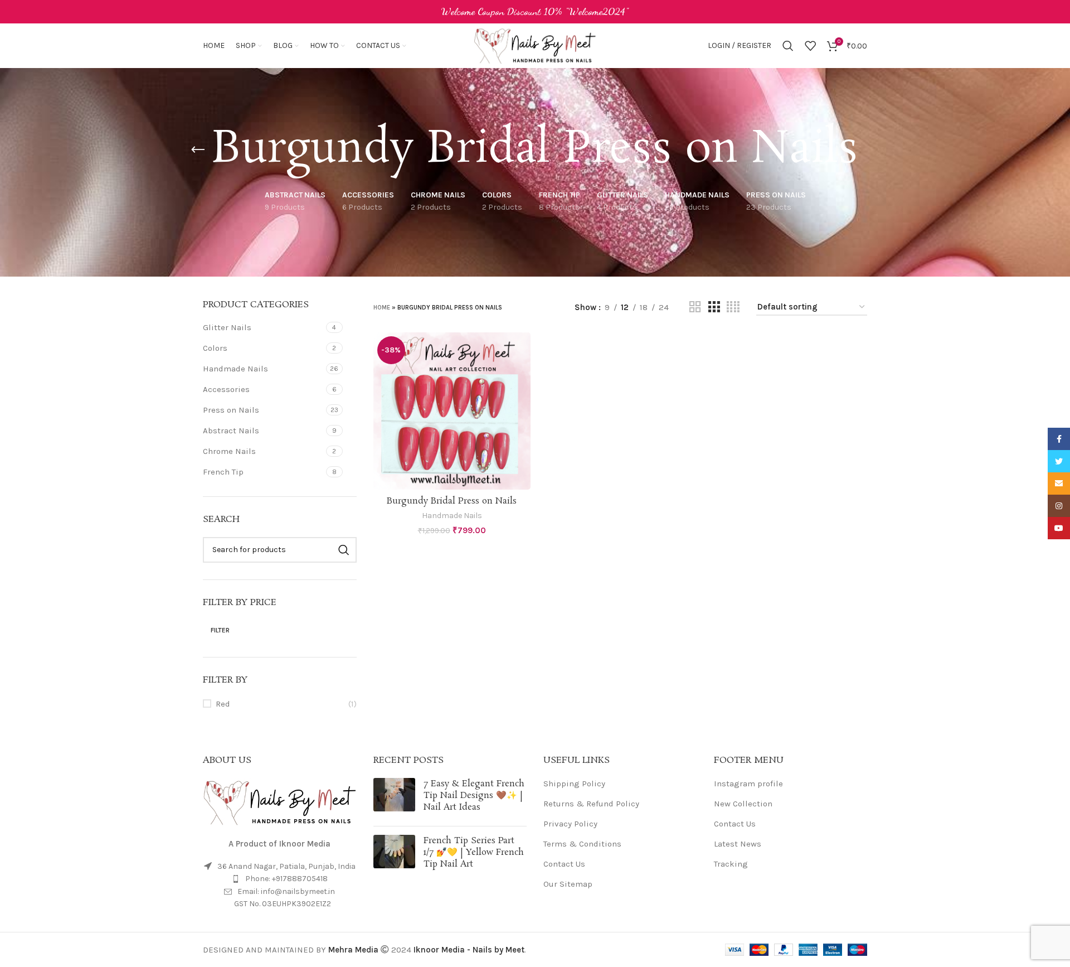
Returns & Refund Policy (591, 804)
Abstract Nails (231, 431)
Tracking (731, 864)
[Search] (788, 46)
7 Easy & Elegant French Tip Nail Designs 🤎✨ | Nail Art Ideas (474, 795)
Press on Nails (231, 410)
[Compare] (522, 350)
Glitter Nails (227, 327)
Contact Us (564, 864)
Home (381, 307)
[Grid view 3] (713, 307)
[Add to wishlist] (522, 400)
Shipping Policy (574, 784)
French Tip (223, 472)
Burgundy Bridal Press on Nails (452, 501)
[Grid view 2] (695, 307)
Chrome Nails (229, 451)
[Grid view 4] (733, 307)
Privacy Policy (570, 824)
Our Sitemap (567, 884)
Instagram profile (748, 784)
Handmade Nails (235, 369)
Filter (220, 630)
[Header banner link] (535, 11)
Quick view (522, 375)
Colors (215, 348)
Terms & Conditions (582, 844)
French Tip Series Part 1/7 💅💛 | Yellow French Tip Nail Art (474, 852)
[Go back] (198, 150)
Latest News (737, 844)
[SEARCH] (344, 550)
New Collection (743, 804)
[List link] (280, 878)
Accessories (226, 389)
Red (223, 704)
